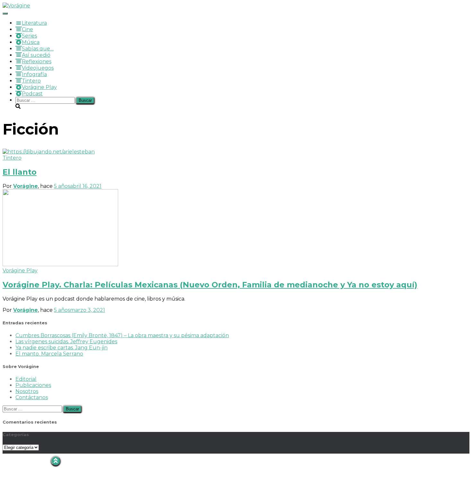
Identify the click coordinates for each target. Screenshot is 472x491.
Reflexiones (36, 61)
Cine (27, 29)
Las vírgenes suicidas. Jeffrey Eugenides (66, 341)
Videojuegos (38, 68)
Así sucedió (36, 55)
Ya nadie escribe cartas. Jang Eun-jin (61, 348)
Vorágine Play (39, 87)
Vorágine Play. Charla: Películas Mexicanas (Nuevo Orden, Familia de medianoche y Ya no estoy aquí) (210, 284)
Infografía (34, 74)
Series (29, 36)
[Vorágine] (16, 6)
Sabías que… (38, 49)
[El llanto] (49, 152)
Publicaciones (33, 385)
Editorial (26, 379)
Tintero (31, 81)
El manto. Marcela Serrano (49, 354)
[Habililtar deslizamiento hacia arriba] (55, 461)
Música (30, 42)
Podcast (32, 94)
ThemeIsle (455, 459)
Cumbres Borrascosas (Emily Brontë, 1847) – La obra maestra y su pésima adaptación (122, 335)
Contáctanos (31, 397)
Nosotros (26, 391)
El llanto (20, 172)
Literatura (34, 23)
